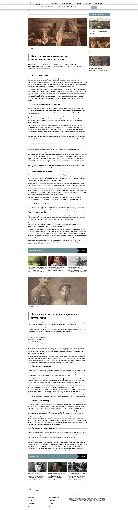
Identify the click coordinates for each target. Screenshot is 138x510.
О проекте (52, 507)
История (54, 3)
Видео (51, 503)
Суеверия (88, 3)
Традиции (98, 3)
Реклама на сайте (34, 507)
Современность (66, 3)
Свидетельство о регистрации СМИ (77, 492)
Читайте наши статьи (57, 250)
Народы (78, 3)
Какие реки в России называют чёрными (98, 32)
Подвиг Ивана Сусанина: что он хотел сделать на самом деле (98, 69)
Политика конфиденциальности (77, 495)
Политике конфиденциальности (63, 8)
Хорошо (94, 7)
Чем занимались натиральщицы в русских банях (99, 51)
